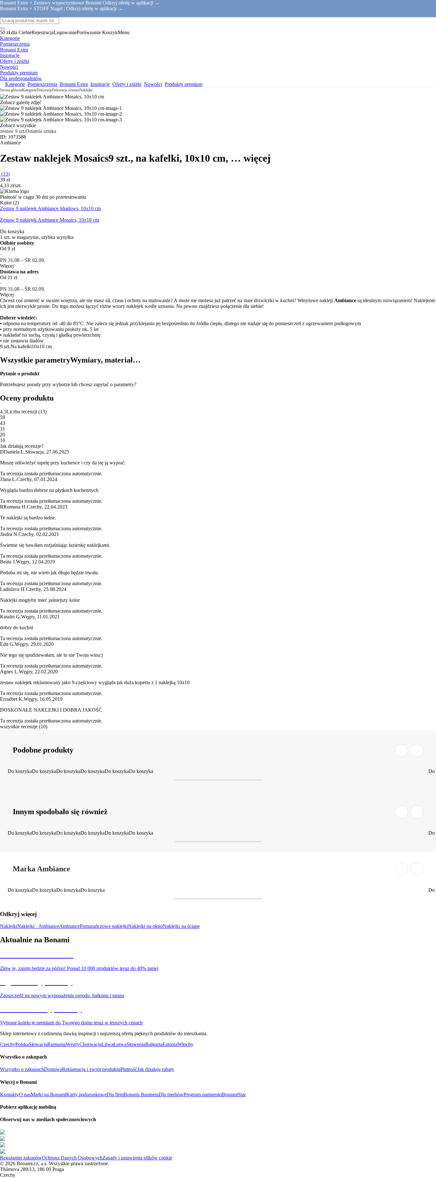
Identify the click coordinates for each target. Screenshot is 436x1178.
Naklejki (85, 90)
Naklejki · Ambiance (38, 926)
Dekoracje (44, 90)
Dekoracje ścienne (65, 90)
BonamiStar (234, 1094)
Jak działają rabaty (155, 1069)
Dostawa (53, 1069)
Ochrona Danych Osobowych (72, 1157)
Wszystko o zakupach (22, 1069)
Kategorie (29, 90)
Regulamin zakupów (21, 1157)
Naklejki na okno (145, 926)
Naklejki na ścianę (181, 926)
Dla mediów (171, 1094)
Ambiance (69, 926)
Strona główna (11, 90)
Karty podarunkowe (86, 1094)
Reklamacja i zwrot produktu (91, 1069)
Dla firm (115, 1094)
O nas (25, 1094)
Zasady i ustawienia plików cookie (137, 1157)
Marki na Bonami (48, 1094)
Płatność (128, 1069)
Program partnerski (203, 1094)
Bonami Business (141, 1094)
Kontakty (9, 1094)
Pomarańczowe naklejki (104, 926)
